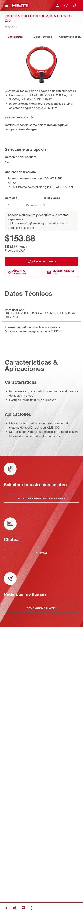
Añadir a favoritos (19, 272)
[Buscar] (74, 5)
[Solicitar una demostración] (14, 908)
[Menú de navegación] (6, 5)
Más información (16, 117)
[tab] (15, 36)
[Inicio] (20, 5)
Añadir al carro (44, 261)
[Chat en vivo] (23, 908)
